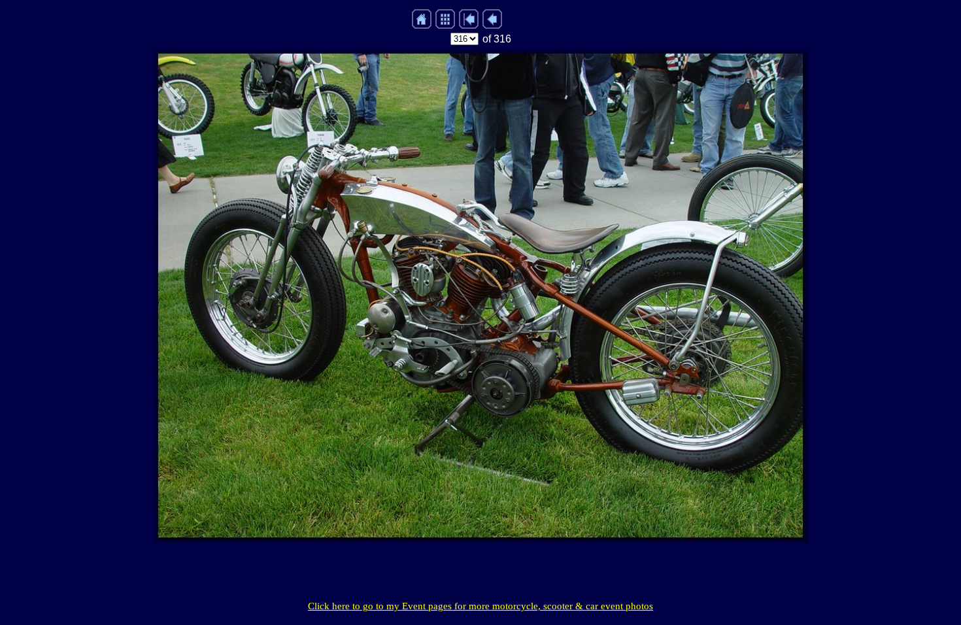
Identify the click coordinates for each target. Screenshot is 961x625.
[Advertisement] (480, 571)
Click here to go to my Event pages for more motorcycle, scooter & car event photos (480, 606)
